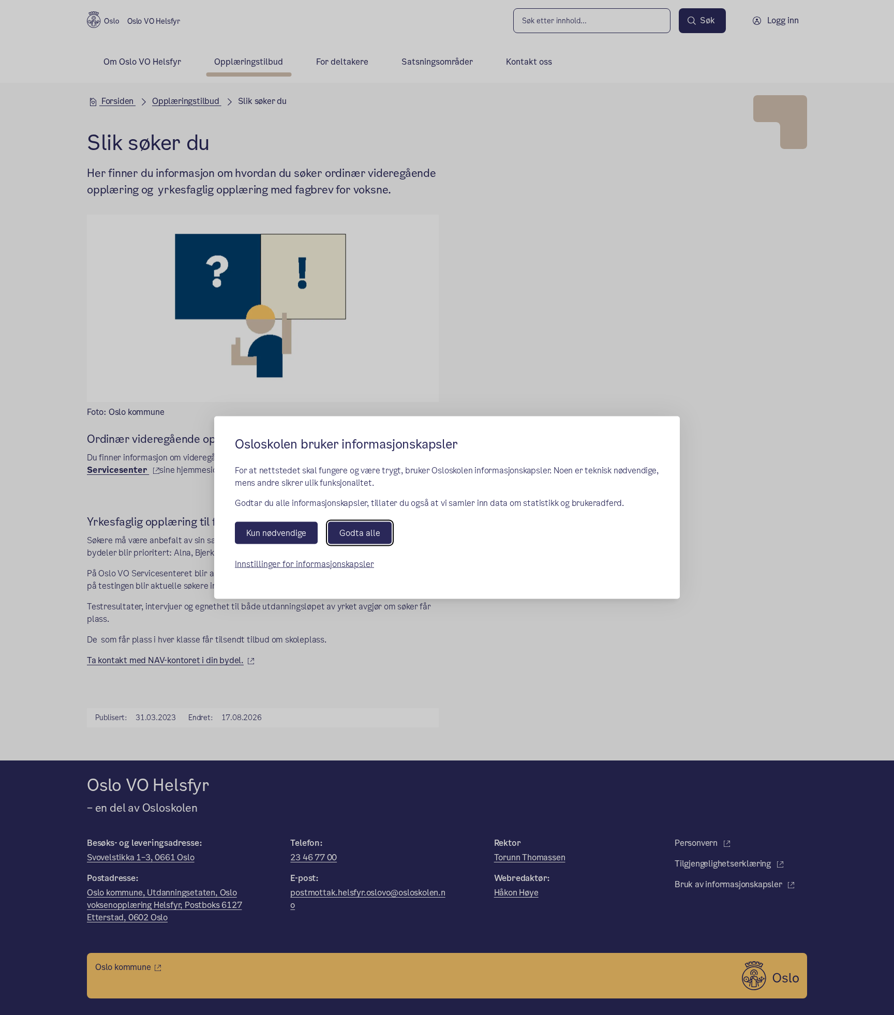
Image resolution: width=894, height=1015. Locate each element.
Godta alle (359, 533)
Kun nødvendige (276, 533)
